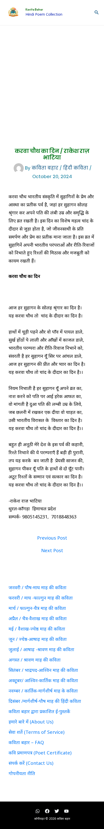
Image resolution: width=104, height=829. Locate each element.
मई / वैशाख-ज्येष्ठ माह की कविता (37, 629)
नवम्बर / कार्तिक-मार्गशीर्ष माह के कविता (43, 691)
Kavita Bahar (34, 9)
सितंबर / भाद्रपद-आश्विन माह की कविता (43, 670)
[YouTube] (66, 811)
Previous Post (52, 538)
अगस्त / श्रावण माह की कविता (35, 660)
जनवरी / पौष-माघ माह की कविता (37, 587)
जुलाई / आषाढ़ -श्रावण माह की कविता (41, 649)
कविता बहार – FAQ (26, 742)
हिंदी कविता (75, 168)
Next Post (52, 550)
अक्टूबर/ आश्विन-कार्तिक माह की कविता (43, 680)
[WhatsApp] (37, 811)
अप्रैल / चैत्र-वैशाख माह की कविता (38, 618)
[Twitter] (57, 811)
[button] (96, 12)
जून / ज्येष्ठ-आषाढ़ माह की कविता (38, 639)
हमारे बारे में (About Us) (31, 722)
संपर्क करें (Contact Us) (31, 763)
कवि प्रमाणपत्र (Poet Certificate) (40, 753)
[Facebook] (47, 811)
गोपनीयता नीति (22, 773)
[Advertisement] (52, 80)
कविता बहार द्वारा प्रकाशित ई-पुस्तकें (39, 711)
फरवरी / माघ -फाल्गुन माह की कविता (41, 598)
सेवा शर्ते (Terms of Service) (36, 732)
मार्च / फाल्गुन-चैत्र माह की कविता (37, 608)
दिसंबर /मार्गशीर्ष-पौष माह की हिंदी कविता (45, 701)
